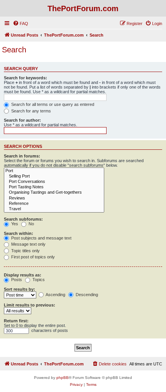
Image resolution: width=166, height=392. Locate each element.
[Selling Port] (54, 176)
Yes (14, 223)
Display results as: (22, 275)
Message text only (28, 244)
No (30, 223)
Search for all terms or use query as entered (52, 104)
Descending (86, 294)
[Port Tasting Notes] (54, 187)
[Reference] (54, 203)
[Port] (54, 171)
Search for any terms (30, 111)
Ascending (55, 294)
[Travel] (54, 209)
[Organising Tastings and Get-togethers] (54, 192)
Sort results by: (19, 289)
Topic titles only (25, 250)
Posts (16, 279)
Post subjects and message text (40, 238)
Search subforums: (23, 219)
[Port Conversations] (54, 181)
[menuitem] (20, 23)
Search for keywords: (25, 77)
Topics (38, 279)
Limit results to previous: (29, 305)
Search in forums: (22, 156)
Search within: (18, 233)
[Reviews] (54, 198)
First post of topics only (32, 257)
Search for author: (22, 120)
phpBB (62, 377)
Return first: (16, 320)
